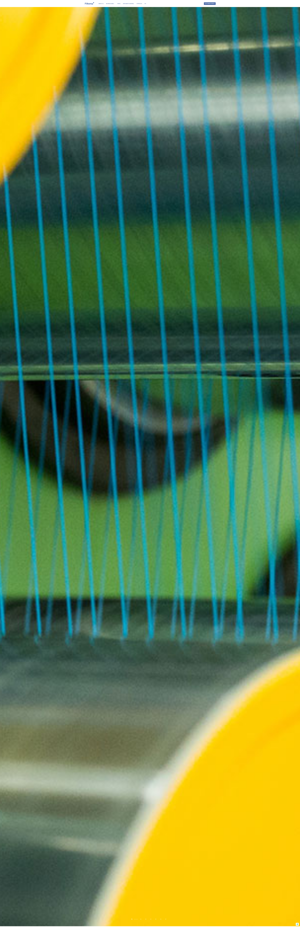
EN (145, 3)
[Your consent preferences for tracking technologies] (297, 924)
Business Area (110, 3)
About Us (101, 3)
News (118, 3)
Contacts (139, 3)
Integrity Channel (128, 3)
